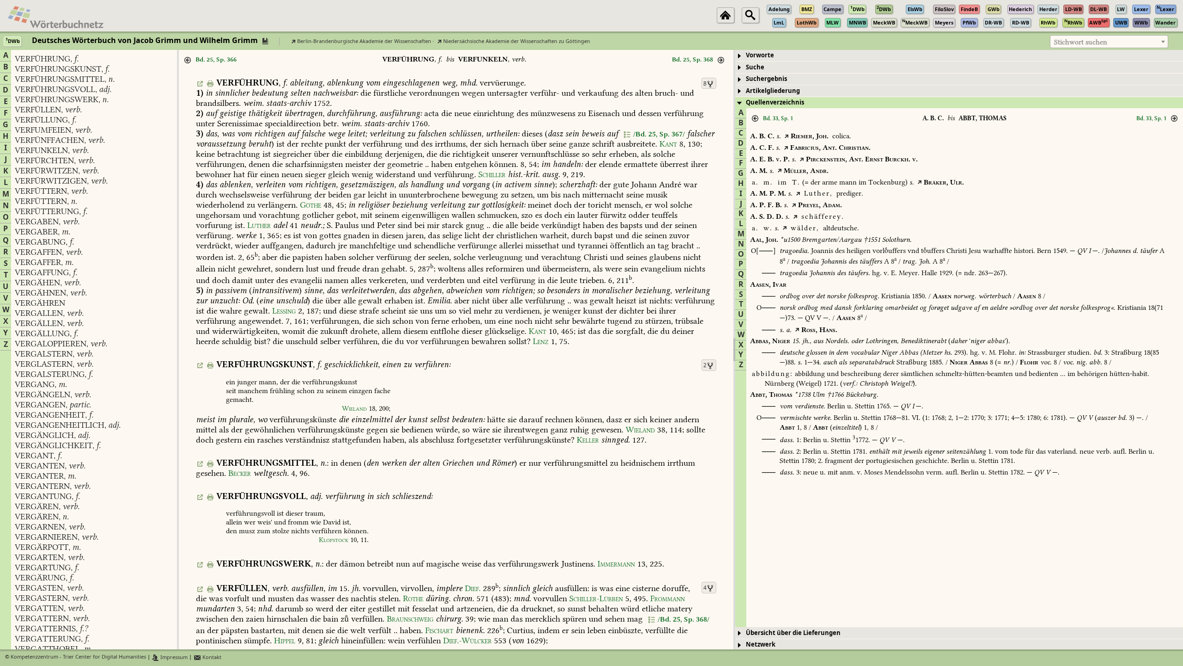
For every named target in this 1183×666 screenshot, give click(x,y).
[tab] (959, 56)
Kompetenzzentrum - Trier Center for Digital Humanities (78, 657)
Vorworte (760, 55)
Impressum (173, 657)
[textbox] (1109, 42)
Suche (755, 67)
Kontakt (211, 657)
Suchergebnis (766, 78)
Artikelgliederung (773, 90)
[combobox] (1109, 41)
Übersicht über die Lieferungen (793, 633)
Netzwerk (760, 644)
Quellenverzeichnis (775, 102)
